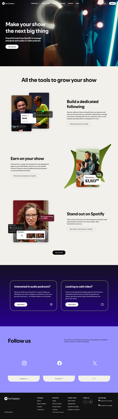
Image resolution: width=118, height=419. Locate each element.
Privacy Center (57, 404)
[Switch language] (98, 3)
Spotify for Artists (73, 407)
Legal (54, 401)
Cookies (54, 409)
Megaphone (71, 404)
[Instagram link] (90, 402)
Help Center (71, 401)
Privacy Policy (56, 407)
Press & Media (41, 404)
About (39, 401)
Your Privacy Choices (57, 412)
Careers (39, 407)
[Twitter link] (85, 402)
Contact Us (40, 409)
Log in (104, 3)
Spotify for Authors (73, 409)
